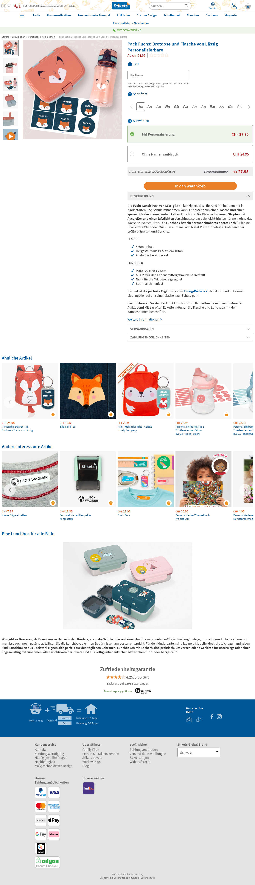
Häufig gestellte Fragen (51, 757)
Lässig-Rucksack (195, 291)
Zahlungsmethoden (144, 749)
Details (72, 5)
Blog (85, 766)
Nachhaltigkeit (45, 762)
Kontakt (40, 749)
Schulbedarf (18, 36)
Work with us (91, 762)
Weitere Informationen (143, 319)
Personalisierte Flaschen (41, 36)
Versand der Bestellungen (148, 753)
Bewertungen (139, 757)
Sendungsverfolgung (49, 753)
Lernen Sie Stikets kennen (100, 753)
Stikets (5, 36)
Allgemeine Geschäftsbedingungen (119, 877)
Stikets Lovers (92, 757)
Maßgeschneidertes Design (53, 766)
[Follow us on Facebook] (211, 717)
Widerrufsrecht (140, 762)
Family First (90, 749)
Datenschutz (148, 877)
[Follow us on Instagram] (219, 717)
